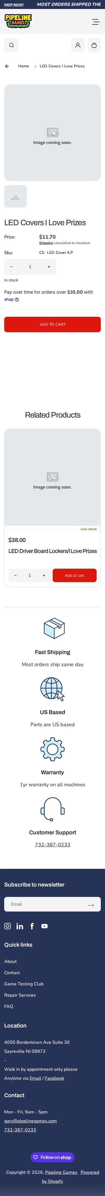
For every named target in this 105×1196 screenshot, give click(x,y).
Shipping (46, 243)
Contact (12, 973)
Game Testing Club (23, 984)
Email (35, 1078)
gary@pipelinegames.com (30, 1121)
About (10, 961)
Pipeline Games (61, 1172)
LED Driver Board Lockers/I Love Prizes (52, 551)
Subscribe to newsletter (34, 884)
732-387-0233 (52, 844)
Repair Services (20, 995)
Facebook (54, 1078)
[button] (15, 196)
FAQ (8, 1006)
